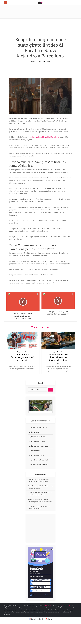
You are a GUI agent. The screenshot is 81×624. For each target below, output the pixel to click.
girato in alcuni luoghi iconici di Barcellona (43, 137)
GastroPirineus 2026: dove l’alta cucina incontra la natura (58, 357)
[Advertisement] (40, 528)
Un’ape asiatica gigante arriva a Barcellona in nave (38, 604)
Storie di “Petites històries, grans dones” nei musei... (22, 357)
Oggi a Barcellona (23, 352)
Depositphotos (66, 606)
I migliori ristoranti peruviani (38, 464)
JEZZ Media (48, 606)
